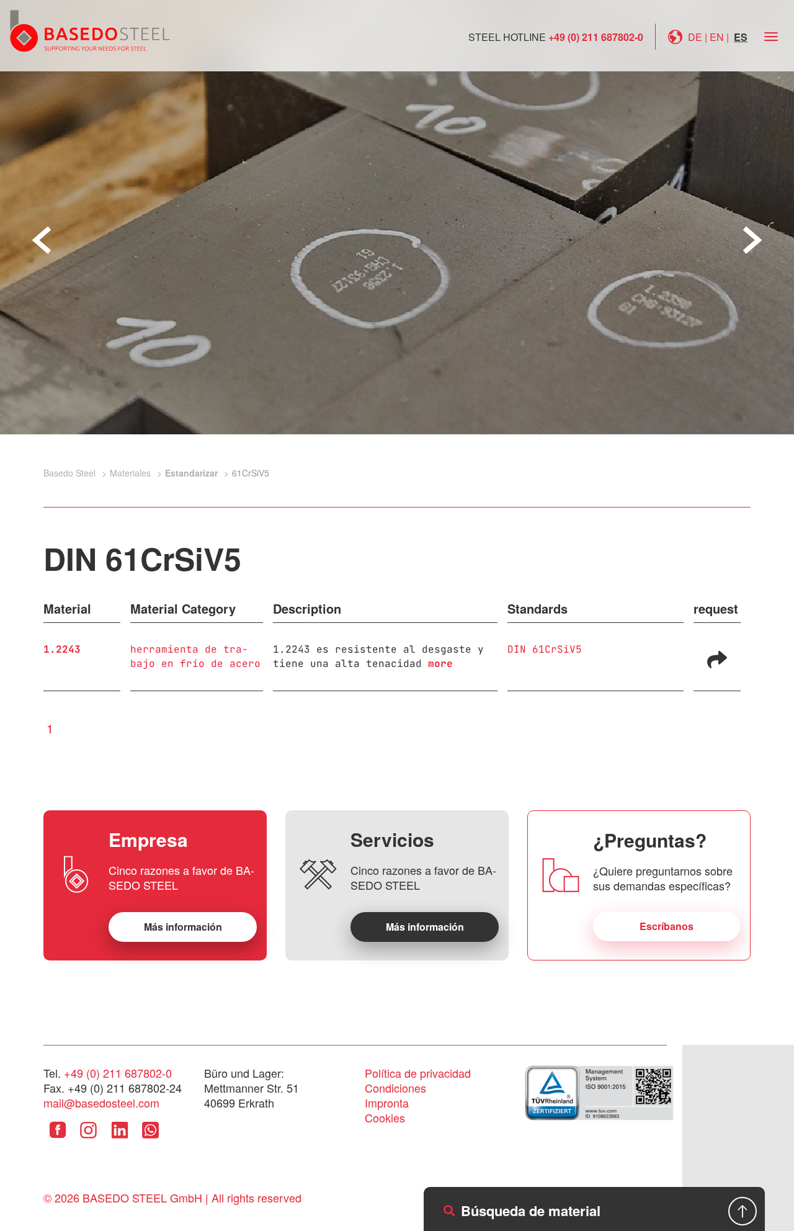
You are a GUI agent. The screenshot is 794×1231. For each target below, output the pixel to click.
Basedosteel (90, 30)
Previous (42, 240)
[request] (717, 658)
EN (717, 37)
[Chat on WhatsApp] (150, 1139)
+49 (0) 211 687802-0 (595, 37)
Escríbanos (667, 926)
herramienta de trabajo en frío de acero (195, 656)
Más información (183, 927)
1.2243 (62, 649)
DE (695, 37)
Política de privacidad (418, 1073)
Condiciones (395, 1088)
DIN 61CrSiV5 (544, 649)
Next (752, 240)
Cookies (385, 1117)
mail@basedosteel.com (101, 1102)
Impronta (387, 1102)
